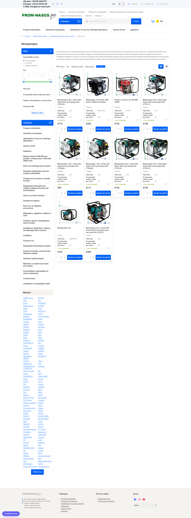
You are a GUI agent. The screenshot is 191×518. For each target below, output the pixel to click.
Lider (25, 461)
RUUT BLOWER (43, 419)
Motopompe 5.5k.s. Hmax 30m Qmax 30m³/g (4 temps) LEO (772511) (155, 102)
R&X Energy (27, 411)
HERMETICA (27, 364)
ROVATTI (26, 416)
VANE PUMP (27, 437)
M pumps (26, 390)
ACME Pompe (28, 298)
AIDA (25, 301)
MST (25, 392)
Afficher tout (37, 472)
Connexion (134, 4)
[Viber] (57, 4)
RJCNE (40, 411)
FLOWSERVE (27, 348)
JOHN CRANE (42, 376)
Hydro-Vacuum (28, 371)
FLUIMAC (41, 348)
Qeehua (40, 408)
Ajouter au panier (75, 129)
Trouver (136, 21)
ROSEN (25, 413)
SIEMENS (26, 424)
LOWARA (41, 387)
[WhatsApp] (53, 4)
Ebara (40, 332)
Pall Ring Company (29, 403)
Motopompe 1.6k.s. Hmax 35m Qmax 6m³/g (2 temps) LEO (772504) (69, 166)
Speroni (40, 427)
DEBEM (25, 324)
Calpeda (26, 322)
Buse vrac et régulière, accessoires (32, 207)
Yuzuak (40, 451)
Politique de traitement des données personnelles (126, 12)
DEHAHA (41, 324)
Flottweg (41, 346)
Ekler (39, 335)
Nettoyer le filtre (37, 113)
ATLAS (40, 314)
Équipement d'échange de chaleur (37, 246)
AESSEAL (41, 298)
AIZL (39, 301)
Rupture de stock (31, 65)
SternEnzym (42, 432)
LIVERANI (26, 387)
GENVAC (26, 354)
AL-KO (25, 303)
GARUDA (41, 351)
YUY (24, 451)
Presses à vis (28, 241)
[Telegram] (61, 4)
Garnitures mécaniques (55, 30)
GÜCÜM (26, 361)
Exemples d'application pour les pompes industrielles (36, 172)
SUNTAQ (26, 435)
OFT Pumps (27, 400)
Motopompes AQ (64, 228)
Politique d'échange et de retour (71, 16)
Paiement (88, 16)
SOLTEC (41, 424)
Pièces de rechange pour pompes (37, 166)
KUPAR (25, 382)
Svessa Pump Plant (30, 466)
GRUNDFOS (42, 356)
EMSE (40, 338)
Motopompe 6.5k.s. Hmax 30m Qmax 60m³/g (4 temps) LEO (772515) (69, 102)
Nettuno (26, 395)
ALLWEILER (42, 303)
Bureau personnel (104, 499)
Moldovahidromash (45, 461)
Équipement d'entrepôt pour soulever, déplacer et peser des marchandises (36, 188)
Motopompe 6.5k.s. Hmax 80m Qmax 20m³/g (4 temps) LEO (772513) (155, 166)
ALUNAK (41, 306)
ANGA (25, 308)
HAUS (40, 361)
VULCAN (26, 443)
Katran (25, 379)
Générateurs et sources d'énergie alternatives (88, 30)
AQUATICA (41, 311)
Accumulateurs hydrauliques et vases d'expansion (35, 272)
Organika (41, 400)
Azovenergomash (44, 456)
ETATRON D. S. (28, 343)
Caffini (40, 319)
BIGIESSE (26, 316)
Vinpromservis (28, 458)
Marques (98, 16)
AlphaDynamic (28, 306)
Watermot (41, 443)
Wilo (39, 445)
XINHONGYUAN (28, 448)
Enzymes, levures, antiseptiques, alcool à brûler (36, 222)
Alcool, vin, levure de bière (33, 195)
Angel (40, 308)
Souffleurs (27, 235)
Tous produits (30, 61)
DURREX (26, 332)
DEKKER (26, 327)
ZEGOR (25, 453)
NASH (40, 392)
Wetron (25, 445)
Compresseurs (29, 278)
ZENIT (40, 453)
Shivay (40, 421)
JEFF (39, 374)
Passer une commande (106, 501)
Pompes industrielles (31, 30)
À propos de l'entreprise (77, 12)
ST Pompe (41, 429)
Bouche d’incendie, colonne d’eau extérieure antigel (36, 252)
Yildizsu (40, 448)
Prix (68, 66)
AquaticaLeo (27, 314)
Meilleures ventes (77, 66)
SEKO (25, 421)
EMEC (25, 338)
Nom (62, 66)
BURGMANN (27, 319)
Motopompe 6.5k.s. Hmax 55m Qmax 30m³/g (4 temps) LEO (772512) (126, 166)
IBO (39, 371)
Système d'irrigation (31, 201)
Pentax (40, 405)
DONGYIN (26, 330)
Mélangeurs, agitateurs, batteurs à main (37, 214)
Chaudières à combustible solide (36, 284)
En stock (29, 63)
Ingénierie (134, 30)
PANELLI (41, 403)
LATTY (40, 382)
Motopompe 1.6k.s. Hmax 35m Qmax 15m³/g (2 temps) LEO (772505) (98, 166)
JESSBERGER (28, 376)
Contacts (62, 12)
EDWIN (25, 335)
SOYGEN (26, 427)
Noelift (40, 395)
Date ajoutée (89, 66)
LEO (24, 384)
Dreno (40, 330)
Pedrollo (26, 405)
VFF (24, 440)
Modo (40, 390)
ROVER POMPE (43, 416)
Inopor (25, 374)
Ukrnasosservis (43, 466)
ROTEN (40, 413)
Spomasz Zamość (29, 429)
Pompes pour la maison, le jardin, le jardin (36, 179)
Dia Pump (41, 327)
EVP (39, 343)
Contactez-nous (11, 513)
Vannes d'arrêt (119, 30)
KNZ (39, 458)
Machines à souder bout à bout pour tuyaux (35, 265)
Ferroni (25, 346)
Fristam (26, 351)
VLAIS (40, 440)
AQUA (25, 311)
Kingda (40, 379)
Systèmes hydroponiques (33, 258)
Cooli (40, 322)
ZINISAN (26, 456)
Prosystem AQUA (29, 408)
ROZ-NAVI (26, 419)
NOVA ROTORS (28, 397)
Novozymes (42, 397)
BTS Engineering (43, 316)
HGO (39, 364)
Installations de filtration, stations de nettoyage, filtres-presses (36, 229)
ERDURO (41, 340)
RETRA (40, 464)
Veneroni (41, 437)
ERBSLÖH (26, 340)
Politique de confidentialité (97, 12)
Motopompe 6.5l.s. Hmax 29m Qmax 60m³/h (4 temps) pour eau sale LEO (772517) (97, 230)
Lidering (40, 384)
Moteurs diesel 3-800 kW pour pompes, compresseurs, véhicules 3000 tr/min (37, 158)
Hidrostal (41, 366)
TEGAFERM (42, 435)
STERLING (26, 432)
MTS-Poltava (27, 464)
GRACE (40, 354)
